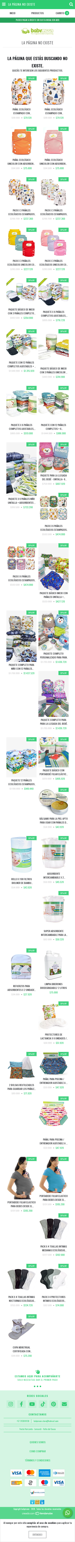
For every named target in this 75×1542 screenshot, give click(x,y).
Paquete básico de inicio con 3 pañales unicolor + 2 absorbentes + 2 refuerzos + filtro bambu (54, 370)
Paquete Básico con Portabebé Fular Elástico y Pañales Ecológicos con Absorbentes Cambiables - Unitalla (54, 772)
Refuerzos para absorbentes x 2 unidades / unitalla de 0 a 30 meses (21, 988)
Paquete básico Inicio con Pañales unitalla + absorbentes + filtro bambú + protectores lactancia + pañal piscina (54, 595)
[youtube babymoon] (32, 1404)
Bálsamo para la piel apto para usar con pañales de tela (54, 820)
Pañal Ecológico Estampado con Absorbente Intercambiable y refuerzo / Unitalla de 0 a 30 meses (21, 111)
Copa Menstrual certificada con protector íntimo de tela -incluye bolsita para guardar (21, 1349)
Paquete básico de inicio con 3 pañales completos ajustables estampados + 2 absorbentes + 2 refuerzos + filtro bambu (21, 311)
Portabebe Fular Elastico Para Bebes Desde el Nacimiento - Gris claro (21, 1204)
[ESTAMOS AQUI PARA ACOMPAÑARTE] (37, 1371)
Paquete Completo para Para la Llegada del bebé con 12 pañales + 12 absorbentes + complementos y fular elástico (53, 721)
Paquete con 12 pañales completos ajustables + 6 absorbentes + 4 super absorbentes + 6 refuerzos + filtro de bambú (21, 364)
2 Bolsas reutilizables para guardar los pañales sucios (21, 1087)
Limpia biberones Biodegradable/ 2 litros (53, 986)
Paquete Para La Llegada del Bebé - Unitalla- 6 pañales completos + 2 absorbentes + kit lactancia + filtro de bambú (53, 477)
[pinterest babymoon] (54, 1404)
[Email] (64, 1404)
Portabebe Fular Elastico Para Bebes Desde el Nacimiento (54, 1198)
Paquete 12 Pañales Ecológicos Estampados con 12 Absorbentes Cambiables (21, 782)
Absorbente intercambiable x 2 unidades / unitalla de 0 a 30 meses (53, 875)
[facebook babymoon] (21, 1404)
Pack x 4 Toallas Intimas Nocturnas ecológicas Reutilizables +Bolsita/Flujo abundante (21, 1298)
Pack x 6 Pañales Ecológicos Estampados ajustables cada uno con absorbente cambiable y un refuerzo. (53, 527)
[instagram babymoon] (11, 1404)
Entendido (37, 1534)
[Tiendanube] (38, 1514)
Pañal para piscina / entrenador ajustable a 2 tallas (53, 1081)
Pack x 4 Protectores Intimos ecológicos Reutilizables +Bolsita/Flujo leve (53, 1298)
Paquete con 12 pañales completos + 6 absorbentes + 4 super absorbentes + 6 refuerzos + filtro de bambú (53, 427)
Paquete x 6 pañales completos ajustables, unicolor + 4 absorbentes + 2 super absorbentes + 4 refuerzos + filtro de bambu (21, 427)
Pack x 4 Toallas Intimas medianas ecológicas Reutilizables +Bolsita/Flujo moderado (54, 1248)
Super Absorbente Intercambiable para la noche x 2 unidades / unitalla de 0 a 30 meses (53, 933)
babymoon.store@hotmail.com (46, 1421)
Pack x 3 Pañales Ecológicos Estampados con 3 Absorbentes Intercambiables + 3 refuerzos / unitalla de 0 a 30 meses (21, 212)
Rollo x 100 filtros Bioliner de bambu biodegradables (21, 881)
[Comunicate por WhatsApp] (67, 1512)
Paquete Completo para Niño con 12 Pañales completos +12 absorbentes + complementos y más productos (21, 666)
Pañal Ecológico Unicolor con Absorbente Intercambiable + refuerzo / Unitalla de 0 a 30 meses (21, 161)
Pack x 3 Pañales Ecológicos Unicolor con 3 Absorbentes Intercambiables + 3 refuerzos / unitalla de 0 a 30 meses (21, 262)
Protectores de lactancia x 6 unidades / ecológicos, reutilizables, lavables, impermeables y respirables (53, 1036)
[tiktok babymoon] (43, 1404)
